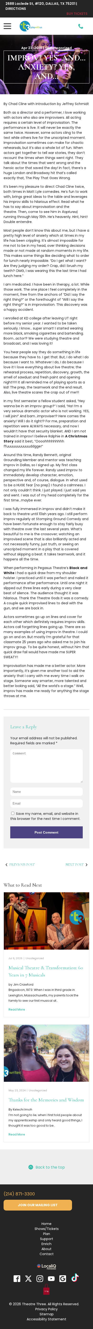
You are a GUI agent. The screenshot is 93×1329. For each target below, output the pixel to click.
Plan (46, 1233)
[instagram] (39, 1278)
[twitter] (28, 1278)
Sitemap (47, 1314)
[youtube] (51, 1278)
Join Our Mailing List (38, 1205)
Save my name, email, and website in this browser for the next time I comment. (45, 816)
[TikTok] (75, 1278)
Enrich (46, 1243)
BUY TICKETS (77, 13)
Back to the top (50, 1167)
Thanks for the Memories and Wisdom (46, 1100)
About (46, 1249)
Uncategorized (58, 48)
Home (46, 1223)
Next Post (75, 865)
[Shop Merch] (46, 1290)
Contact (47, 1254)
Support (46, 1238)
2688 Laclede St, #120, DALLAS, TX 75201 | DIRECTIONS (41, 6)
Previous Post (22, 865)
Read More (17, 1009)
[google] (62, 1278)
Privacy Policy (46, 1309)
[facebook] (17, 1278)
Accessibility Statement (46, 1319)
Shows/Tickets (47, 1228)
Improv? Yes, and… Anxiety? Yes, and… (46, 67)
